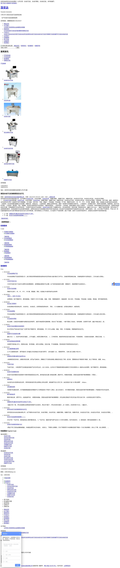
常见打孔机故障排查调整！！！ (18, 215)
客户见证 (3, 3)
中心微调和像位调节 (13, 348)
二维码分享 (51, 197)
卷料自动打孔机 (32, 34)
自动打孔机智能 (11, 288)
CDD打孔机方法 (12, 281)
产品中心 (6, 32)
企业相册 (17, 27)
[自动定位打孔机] (12, 79)
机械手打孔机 (57, 34)
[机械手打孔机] (12, 178)
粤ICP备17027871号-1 (50, 565)
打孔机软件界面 (11, 318)
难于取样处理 (11, 394)
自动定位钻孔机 (8, 148)
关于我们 (6, 25)
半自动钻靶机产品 (12, 273)
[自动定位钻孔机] (12, 147)
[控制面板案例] (8, 246)
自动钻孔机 (64, 34)
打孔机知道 (7, 30)
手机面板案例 (8, 257)
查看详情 (37, 45)
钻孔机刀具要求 (11, 303)
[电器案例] (7, 253)
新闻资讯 (6, 29)
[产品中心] (7, 482)
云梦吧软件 (67, 565)
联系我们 (14, 3)
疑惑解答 (19, 30)
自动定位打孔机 (41, 34)
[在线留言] (7, 481)
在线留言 (8, 3)
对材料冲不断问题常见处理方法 (16, 356)
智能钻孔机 (25, 30)
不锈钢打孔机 (50, 34)
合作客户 (6, 36)
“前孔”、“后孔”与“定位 (13, 296)
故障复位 (9, 379)
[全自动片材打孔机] (12, 162)
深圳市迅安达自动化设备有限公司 (14, 197)
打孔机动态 (13, 30)
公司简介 (6, 27)
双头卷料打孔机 (8, 132)
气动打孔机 (10, 364)
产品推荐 (3, 63)
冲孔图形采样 (11, 386)
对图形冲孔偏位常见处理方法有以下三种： (21, 213)
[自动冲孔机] (12, 99)
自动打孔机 (7, 34)
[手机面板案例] (8, 259)
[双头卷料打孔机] (12, 131)
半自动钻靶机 (11, 311)
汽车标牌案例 (8, 238)
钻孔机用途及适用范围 (13, 341)
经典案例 (6, 37)
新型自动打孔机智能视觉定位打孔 (17, 409)
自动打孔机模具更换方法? (14, 424)
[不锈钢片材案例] (9, 233)
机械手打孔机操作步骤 (13, 333)
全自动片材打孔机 (15, 34)
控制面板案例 (8, 244)
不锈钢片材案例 (8, 231)
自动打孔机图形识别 (13, 371)
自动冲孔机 (24, 34)
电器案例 (6, 251)
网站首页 (6, 24)
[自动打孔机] (12, 115)
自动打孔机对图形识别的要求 (15, 326)
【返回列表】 (4, 218)
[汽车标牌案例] (8, 240)
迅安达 (4, 7)
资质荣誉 (11, 27)
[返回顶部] (7, 478)
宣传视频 (22, 27)
